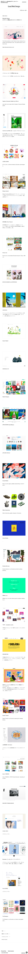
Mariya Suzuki (6, 191)
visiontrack (5, 310)
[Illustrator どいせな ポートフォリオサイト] (14, 856)
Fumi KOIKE (5, 888)
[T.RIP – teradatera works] (14, 621)
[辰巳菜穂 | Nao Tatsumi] (14, 218)
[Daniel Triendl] (14, 712)
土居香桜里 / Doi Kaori (7, 744)
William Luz (5, 595)
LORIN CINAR (6, 161)
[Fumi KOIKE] (14, 885)
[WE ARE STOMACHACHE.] (14, 800)
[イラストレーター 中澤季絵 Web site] (14, 70)
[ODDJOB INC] (14, 651)
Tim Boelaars (5, 916)
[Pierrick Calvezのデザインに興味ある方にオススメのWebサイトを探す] (14, 38)
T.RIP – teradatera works (8, 624)
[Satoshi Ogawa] (14, 393)
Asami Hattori (5, 340)
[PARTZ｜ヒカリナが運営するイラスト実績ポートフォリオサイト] (14, 681)
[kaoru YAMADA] (14, 771)
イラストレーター (23, 10)
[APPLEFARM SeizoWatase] (14, 421)
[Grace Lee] (14, 249)
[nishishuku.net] (14, 365)
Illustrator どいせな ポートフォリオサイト (11, 859)
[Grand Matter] (14, 477)
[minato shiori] (14, 828)
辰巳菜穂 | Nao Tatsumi (8, 221)
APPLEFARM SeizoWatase (8, 424)
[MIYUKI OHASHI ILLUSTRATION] (14, 279)
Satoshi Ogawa (6, 396)
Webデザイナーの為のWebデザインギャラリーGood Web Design (9, 2)
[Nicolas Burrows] (14, 563)
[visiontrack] (14, 307)
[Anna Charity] (14, 535)
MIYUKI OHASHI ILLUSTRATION (10, 282)
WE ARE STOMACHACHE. (8, 803)
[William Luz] (14, 592)
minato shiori (5, 831)
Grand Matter (5, 480)
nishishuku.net (6, 368)
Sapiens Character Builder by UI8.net (10, 101)
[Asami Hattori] (14, 337)
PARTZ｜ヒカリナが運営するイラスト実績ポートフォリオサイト (13, 685)
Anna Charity (5, 538)
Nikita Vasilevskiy (6, 510)
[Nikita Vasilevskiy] (14, 507)
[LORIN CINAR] (14, 158)
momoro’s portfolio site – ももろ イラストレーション (14, 130)
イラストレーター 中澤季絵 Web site (10, 73)
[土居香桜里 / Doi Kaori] (14, 741)
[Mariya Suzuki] (14, 188)
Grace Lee (5, 252)
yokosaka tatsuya (6, 452)
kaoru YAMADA (6, 774)
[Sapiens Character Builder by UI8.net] (14, 98)
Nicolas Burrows (6, 566)
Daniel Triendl (5, 715)
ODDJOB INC (5, 654)
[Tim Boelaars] (14, 913)
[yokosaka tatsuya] (14, 449)
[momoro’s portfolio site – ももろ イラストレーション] (14, 127)
